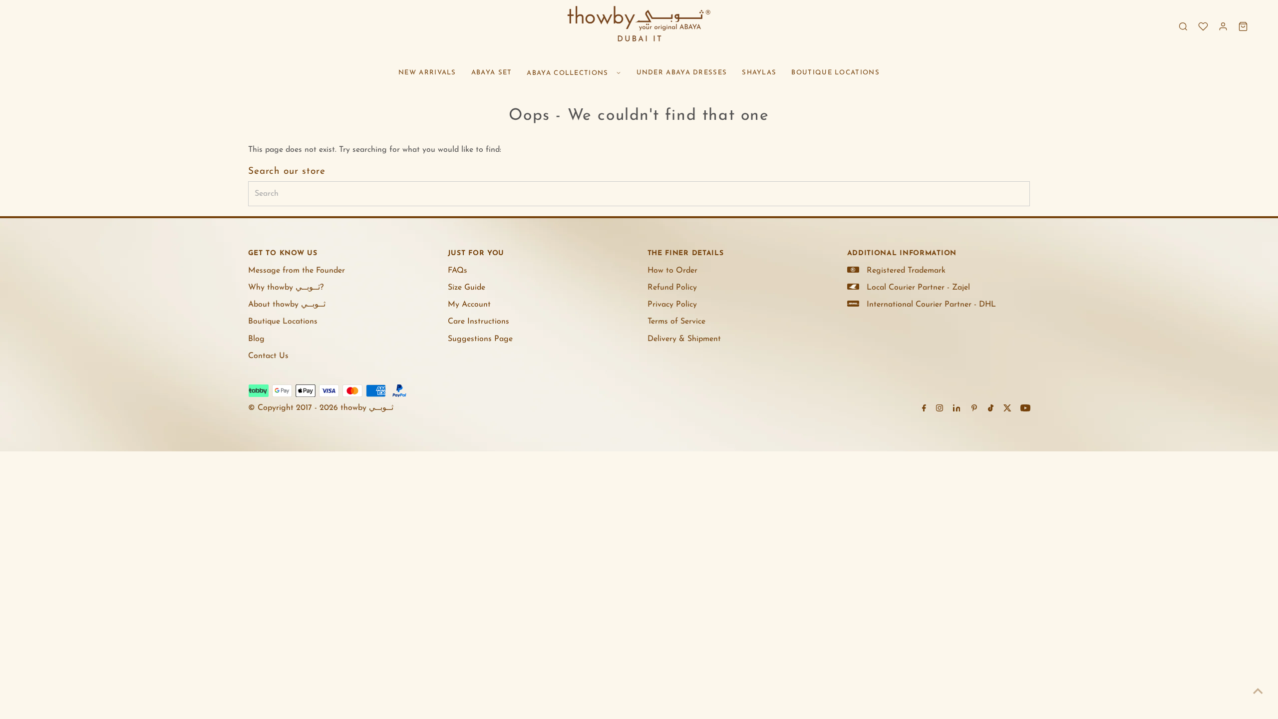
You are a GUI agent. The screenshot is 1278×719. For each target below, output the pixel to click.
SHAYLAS (759, 72)
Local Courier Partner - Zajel (918, 288)
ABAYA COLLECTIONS (567, 73)
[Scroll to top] (1258, 692)
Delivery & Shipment (684, 339)
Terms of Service (676, 322)
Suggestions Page (480, 339)
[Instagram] (940, 409)
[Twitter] (1007, 409)
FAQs (457, 271)
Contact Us (268, 356)
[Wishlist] (1203, 26)
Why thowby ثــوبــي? (285, 288)
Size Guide (466, 288)
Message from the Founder (296, 271)
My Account (469, 305)
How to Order (672, 271)
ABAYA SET (491, 72)
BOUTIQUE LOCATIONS (835, 72)
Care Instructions (478, 322)
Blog (256, 339)
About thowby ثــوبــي (286, 305)
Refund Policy (672, 288)
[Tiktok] (990, 409)
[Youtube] (1025, 409)
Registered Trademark (906, 271)
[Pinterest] (974, 409)
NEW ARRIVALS (427, 72)
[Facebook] (924, 409)
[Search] (1183, 26)
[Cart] (1243, 26)
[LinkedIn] (957, 409)
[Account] (1223, 26)
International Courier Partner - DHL (931, 305)
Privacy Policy (672, 305)
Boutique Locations (283, 322)
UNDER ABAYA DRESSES (682, 72)
